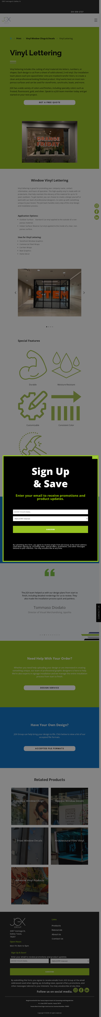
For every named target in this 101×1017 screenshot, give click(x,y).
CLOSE (95, 457)
